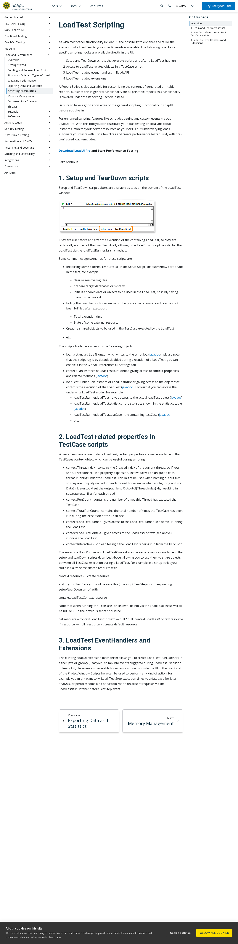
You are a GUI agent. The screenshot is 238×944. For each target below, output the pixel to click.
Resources (96, 6)
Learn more (55, 937)
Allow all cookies (214, 933)
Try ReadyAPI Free (218, 6)
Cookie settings (180, 933)
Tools (54, 6)
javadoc (154, 354)
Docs (73, 6)
